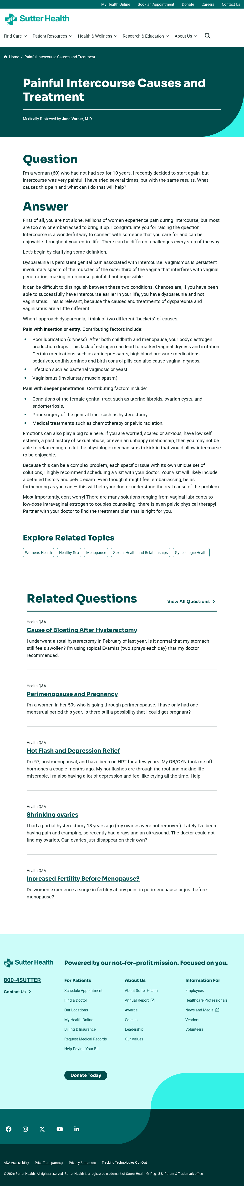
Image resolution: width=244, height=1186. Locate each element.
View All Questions (188, 601)
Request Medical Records (85, 1039)
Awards (131, 1010)
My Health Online (115, 4)
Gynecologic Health (191, 552)
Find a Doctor (75, 1000)
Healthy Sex (69, 552)
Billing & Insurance (80, 1029)
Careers (208, 4)
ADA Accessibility (16, 1162)
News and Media (203, 1010)
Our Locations (76, 1010)
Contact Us (231, 4)
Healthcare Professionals (206, 1000)
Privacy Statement (82, 1162)
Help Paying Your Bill (81, 1048)
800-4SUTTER (22, 980)
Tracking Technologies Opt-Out (124, 1162)
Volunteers (194, 1029)
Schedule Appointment (83, 990)
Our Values (134, 1039)
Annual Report (140, 1000)
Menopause (96, 552)
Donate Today (86, 1075)
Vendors (192, 1019)
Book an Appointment (156, 4)
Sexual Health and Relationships (140, 552)
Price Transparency (49, 1162)
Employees (194, 990)
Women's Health (38, 552)
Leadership (134, 1029)
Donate (188, 4)
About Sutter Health (141, 990)
